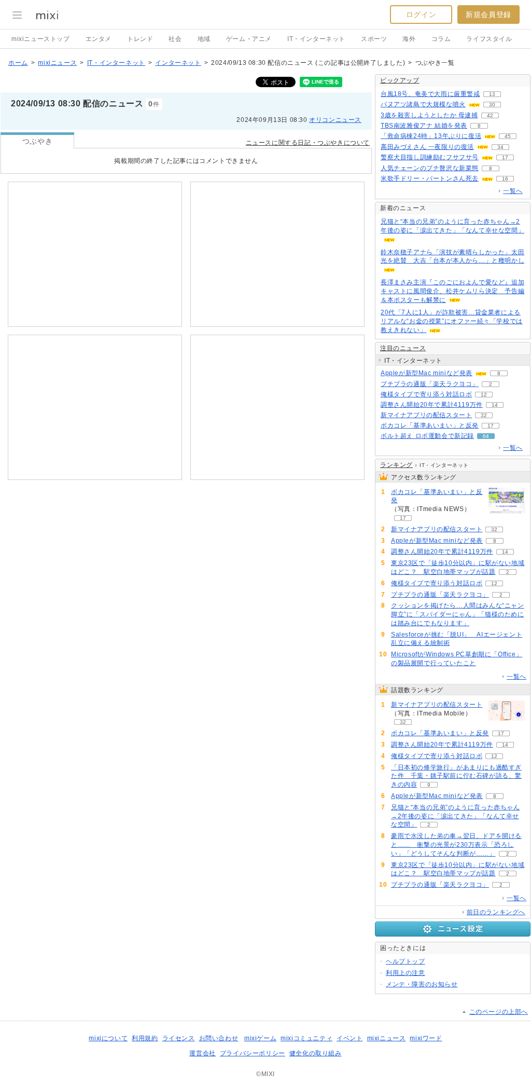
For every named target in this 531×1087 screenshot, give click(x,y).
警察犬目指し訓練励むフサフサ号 (430, 157)
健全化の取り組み (315, 1053)
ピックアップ (400, 80)
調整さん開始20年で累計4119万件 (432, 404)
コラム (441, 39)
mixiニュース (57, 62)
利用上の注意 (405, 972)
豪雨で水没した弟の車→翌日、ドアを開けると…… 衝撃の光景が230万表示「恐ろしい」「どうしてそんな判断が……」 (456, 844)
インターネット (178, 62)
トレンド (140, 39)
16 (505, 179)
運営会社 (202, 1053)
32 (484, 415)
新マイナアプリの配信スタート (426, 415)
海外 (408, 39)
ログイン (421, 14)
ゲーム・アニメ (249, 39)
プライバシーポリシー (252, 1053)
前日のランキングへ (496, 912)
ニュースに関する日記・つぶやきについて (308, 142)
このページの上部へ (498, 1011)
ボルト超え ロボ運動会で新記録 (427, 435)
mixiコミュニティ (306, 1038)
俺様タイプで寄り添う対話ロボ (426, 394)
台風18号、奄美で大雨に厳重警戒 (430, 94)
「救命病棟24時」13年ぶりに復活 (431, 136)
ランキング (396, 465)
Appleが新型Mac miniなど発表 (426, 373)
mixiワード (426, 1038)
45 (508, 136)
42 (490, 115)
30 (492, 104)
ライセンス (178, 1038)
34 (500, 147)
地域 (204, 39)
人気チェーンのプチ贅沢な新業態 (430, 168)
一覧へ (513, 191)
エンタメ (98, 39)
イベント (349, 1038)
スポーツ (374, 39)
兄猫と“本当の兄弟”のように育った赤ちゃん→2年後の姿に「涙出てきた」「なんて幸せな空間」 (455, 816)
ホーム (18, 62)
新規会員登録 (488, 14)
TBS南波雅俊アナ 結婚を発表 (424, 125)
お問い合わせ (219, 1038)
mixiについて (108, 1038)
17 (505, 157)
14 (495, 405)
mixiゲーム (260, 1038)
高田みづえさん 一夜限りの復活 (427, 146)
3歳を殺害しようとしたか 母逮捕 (429, 115)
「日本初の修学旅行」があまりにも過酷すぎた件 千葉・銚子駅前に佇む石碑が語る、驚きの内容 (456, 776)
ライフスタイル (489, 39)
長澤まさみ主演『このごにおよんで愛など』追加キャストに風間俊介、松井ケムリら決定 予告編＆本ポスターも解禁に (452, 291)
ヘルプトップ (405, 961)
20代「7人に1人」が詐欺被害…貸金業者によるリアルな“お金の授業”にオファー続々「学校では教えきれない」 (452, 321)
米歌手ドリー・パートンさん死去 (430, 178)
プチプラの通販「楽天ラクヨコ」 (430, 384)
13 (492, 94)
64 (486, 436)
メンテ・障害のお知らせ (422, 984)
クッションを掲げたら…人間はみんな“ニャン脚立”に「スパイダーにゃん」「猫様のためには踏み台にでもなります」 (457, 614)
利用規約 (145, 1038)
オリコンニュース (335, 119)
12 (484, 394)
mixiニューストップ (40, 39)
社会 (175, 39)
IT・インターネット (316, 39)
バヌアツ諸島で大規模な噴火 (423, 104)
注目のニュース (403, 348)
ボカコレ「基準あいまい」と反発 (430, 425)
